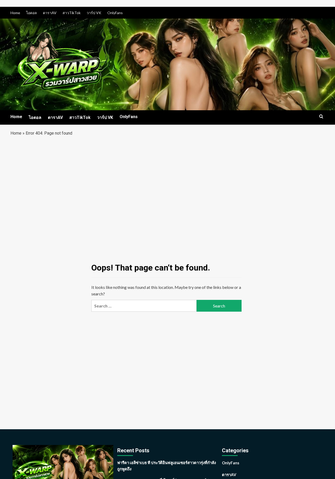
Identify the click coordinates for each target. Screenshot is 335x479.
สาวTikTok (72, 12)
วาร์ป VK (94, 12)
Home (15, 12)
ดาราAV (50, 12)
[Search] (321, 116)
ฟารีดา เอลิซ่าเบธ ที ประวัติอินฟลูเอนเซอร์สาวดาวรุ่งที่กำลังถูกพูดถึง (166, 465)
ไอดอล (31, 12)
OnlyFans (115, 12)
